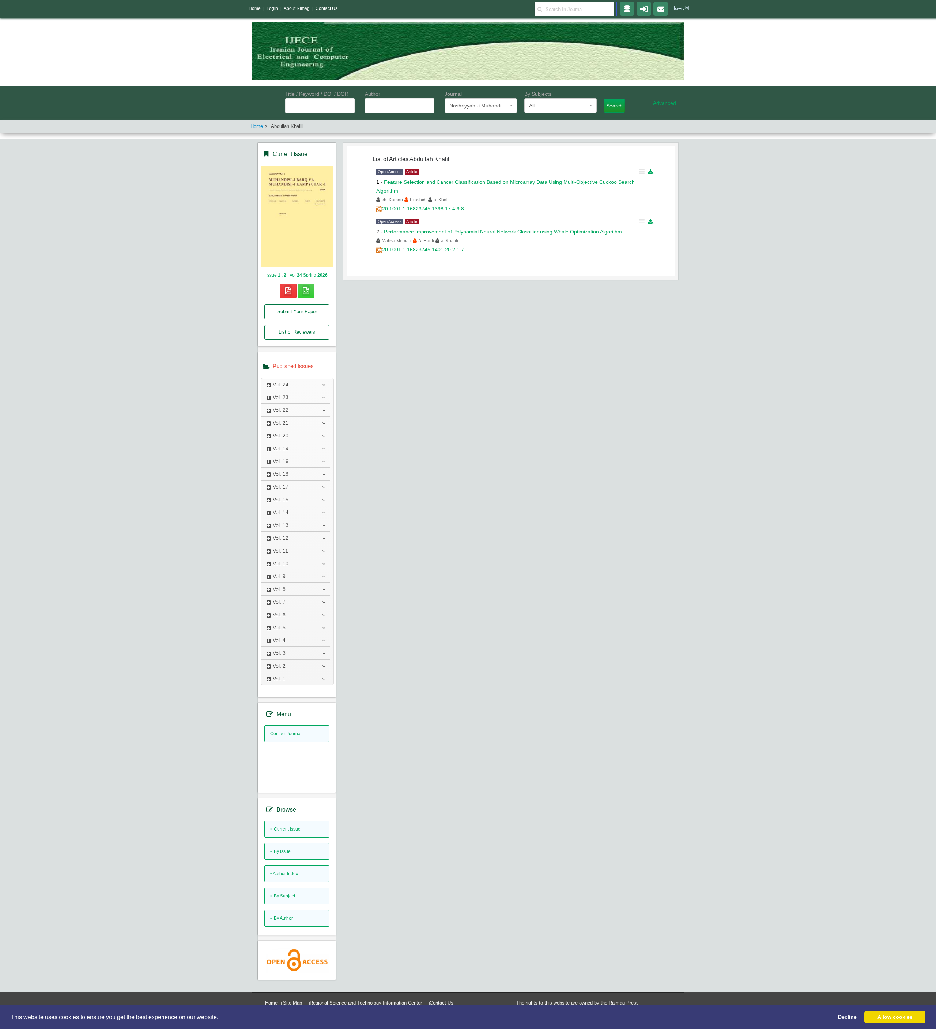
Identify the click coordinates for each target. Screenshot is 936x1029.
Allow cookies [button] (895, 1017)
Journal (453, 94)
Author (372, 94)
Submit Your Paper (297, 311)
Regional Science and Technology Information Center (366, 1003)
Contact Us (441, 1003)
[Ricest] (627, 8)
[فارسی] (681, 7)
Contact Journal (286, 733)
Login (272, 8)
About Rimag (297, 8)
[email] (660, 8)
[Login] (644, 8)
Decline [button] (847, 1017)
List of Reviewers (297, 332)
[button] (221, 1018)
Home (271, 1003)
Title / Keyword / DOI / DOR (316, 94)
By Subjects (537, 94)
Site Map (292, 1003)
